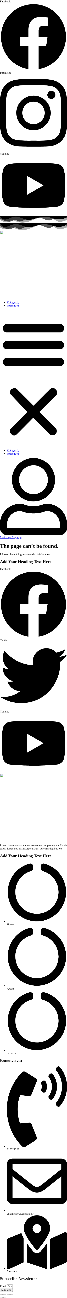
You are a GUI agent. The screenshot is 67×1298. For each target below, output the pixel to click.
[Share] (8, 1294)
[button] (33, 378)
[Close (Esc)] (11, 1294)
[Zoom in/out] (1, 1294)
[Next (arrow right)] (4, 1297)
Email (3, 1286)
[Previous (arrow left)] (1, 1297)
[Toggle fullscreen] (4, 1294)
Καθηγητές (13, 302)
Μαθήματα (13, 305)
